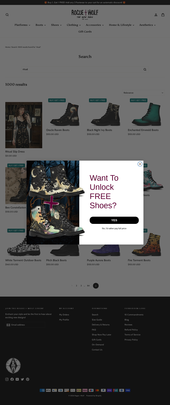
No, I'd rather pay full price (114, 228)
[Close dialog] (140, 164)
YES (114, 220)
